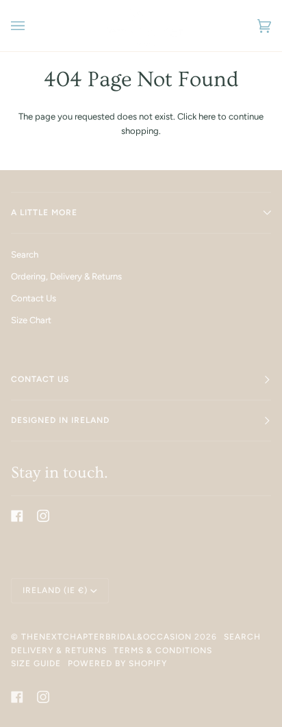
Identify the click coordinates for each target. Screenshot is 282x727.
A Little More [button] (44, 212)
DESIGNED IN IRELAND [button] (60, 420)
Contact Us (33, 298)
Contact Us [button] (40, 379)
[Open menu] (31, 25)
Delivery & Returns (59, 650)
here (207, 116)
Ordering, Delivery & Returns (66, 276)
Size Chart (31, 320)
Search (24, 254)
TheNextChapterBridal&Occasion (106, 637)
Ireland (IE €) (55, 590)
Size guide (36, 663)
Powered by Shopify (117, 663)
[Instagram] (43, 516)
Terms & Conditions (163, 650)
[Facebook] (17, 516)
